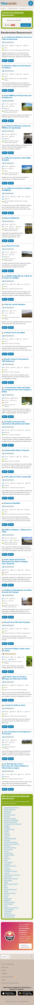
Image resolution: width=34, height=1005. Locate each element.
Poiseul (6, 897)
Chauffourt (7, 827)
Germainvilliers (8, 853)
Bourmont (7, 816)
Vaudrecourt (7, 913)
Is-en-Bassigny (8, 862)
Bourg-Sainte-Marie (9, 815)
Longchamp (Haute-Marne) (12, 875)
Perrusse (6, 895)
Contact (3, 980)
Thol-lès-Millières (9, 909)
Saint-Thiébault (8, 904)
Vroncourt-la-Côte (9, 917)
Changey (6, 826)
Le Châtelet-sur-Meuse (10, 871)
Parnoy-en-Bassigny (9, 893)
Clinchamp (7, 835)
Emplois (3, 970)
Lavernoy (6, 867)
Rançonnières (8, 898)
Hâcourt (6, 857)
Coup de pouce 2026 (7, 977)
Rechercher (25, 25)
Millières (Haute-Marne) (11, 884)
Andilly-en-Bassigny (9, 809)
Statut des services (11, 1001)
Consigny (6, 837)
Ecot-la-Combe (8, 849)
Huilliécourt (7, 858)
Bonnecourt (7, 813)
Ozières (6, 891)
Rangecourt (7, 900)
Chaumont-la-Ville (9, 829)
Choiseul (6, 831)
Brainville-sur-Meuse (10, 818)
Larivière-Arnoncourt (10, 866)
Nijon (5, 886)
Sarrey (6, 906)
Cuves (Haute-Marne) (10, 838)
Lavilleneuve (7, 869)
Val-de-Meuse (8, 911)
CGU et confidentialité (7, 964)
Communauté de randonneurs (10, 983)
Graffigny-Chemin (9, 855)
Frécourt (6, 851)
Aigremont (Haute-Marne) (11, 807)
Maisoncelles (7, 877)
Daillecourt (7, 840)
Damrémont (7, 846)
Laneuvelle (7, 864)
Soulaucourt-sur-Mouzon (11, 907)
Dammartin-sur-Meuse (10, 842)
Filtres (10, 25)
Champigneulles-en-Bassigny (12, 824)
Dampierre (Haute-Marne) (11, 844)
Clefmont (6, 833)
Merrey (6, 882)
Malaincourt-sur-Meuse (11, 878)
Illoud (5, 860)
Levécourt (7, 873)
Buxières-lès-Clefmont (10, 822)
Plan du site (4, 967)
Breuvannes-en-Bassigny (11, 820)
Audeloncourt (8, 811)
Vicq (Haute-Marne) (9, 915)
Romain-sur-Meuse (9, 902)
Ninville (6, 887)
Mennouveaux (8, 880)
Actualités (4, 973)
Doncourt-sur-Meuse (10, 847)
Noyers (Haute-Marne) (10, 889)
